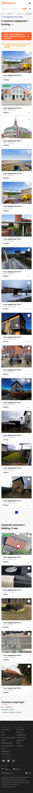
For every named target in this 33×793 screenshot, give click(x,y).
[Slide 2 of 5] (15, 71)
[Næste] (20, 512)
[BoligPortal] (9, 3)
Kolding (19, 13)
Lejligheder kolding (7, 709)
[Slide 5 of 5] (18, 71)
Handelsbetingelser (6, 743)
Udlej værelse (20, 729)
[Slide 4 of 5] (17, 71)
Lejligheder (10, 13)
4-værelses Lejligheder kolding (11, 712)
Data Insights (5, 754)
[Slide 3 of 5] (16, 71)
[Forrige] (12, 512)
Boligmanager (5, 751)
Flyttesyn (19, 732)
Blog (2, 732)
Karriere (3, 748)
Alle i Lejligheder (6, 707)
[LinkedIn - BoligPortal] (8, 761)
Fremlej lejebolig (20, 737)
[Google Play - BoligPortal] (6, 768)
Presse (3, 735)
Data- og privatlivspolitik (8, 737)
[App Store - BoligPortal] (17, 768)
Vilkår (18, 743)
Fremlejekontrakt (21, 735)
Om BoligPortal (5, 729)
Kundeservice (20, 740)
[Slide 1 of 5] (14, 71)
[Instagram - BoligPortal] (13, 761)
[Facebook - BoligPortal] (3, 761)
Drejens (4, 29)
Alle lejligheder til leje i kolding (13, 17)
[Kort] (30, 9)
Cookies (3, 740)
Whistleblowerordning (7, 745)
